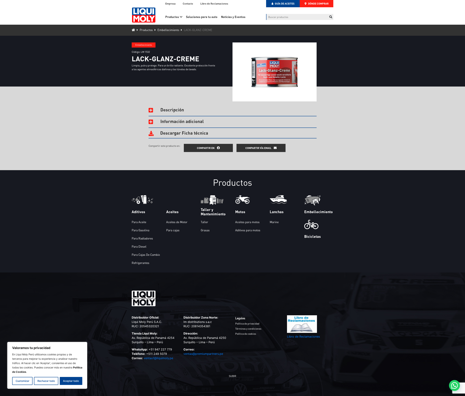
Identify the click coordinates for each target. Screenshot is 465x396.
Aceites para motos (247, 222)
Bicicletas (312, 236)
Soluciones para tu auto (201, 17)
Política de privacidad (247, 323)
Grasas (205, 230)
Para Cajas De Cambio (146, 255)
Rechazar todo (46, 380)
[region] (47, 365)
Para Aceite (139, 222)
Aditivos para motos (247, 230)
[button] (454, 385)
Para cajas (172, 230)
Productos (172, 17)
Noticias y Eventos (233, 17)
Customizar (22, 380)
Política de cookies (245, 333)
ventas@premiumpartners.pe (203, 354)
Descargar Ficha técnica (183, 133)
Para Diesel (139, 246)
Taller (204, 222)
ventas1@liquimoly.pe (158, 358)
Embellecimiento (168, 30)
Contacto (188, 3)
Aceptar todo (71, 380)
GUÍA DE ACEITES (284, 3)
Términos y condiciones (248, 328)
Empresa (170, 3)
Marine (274, 222)
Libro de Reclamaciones (214, 3)
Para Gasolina (140, 230)
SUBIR (232, 375)
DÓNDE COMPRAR (318, 3)
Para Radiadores (142, 238)
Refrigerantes (140, 263)
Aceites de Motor (176, 222)
